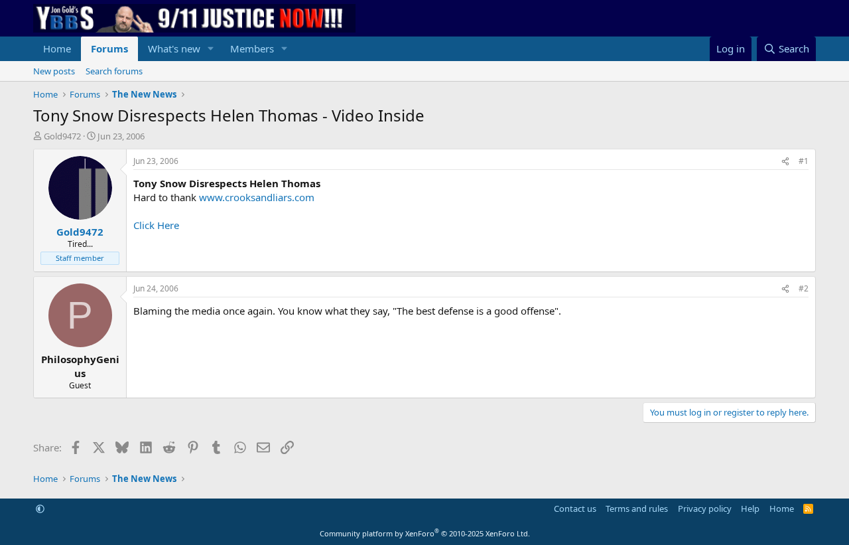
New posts (54, 71)
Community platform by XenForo (425, 533)
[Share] (785, 161)
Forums (109, 48)
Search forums (114, 71)
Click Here (156, 225)
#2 (804, 288)
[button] (211, 49)
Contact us (575, 508)
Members (252, 48)
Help (750, 508)
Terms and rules (637, 508)
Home (57, 48)
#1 (804, 161)
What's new (174, 48)
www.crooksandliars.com (256, 197)
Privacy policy (705, 508)
